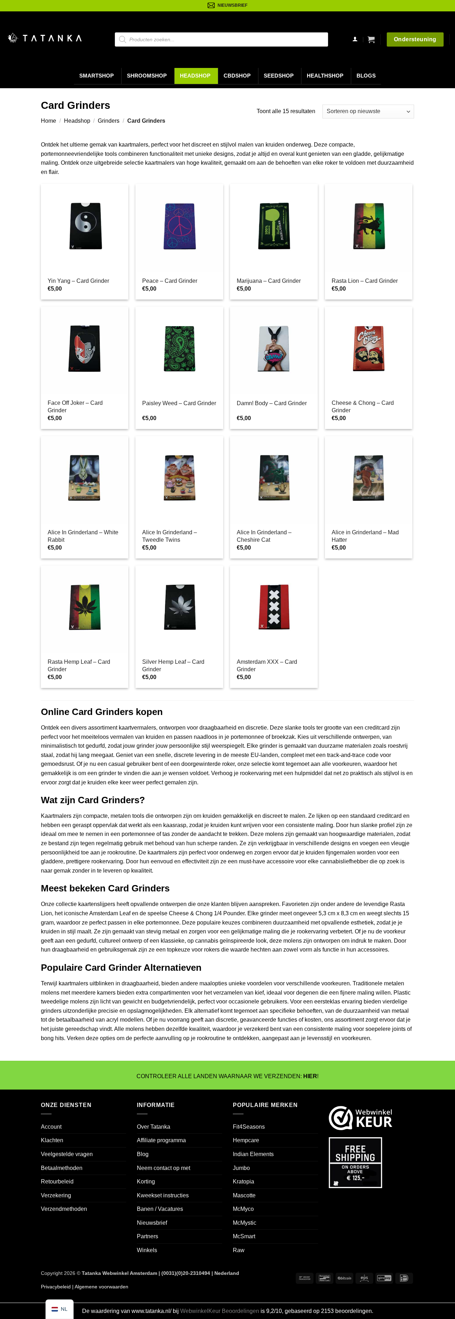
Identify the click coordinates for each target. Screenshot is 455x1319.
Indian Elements (253, 1154)
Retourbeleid (57, 1181)
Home (48, 121)
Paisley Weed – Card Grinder (179, 403)
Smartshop (96, 76)
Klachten (52, 1140)
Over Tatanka (153, 1127)
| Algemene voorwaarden (99, 1286)
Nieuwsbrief (152, 1223)
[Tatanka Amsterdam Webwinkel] (44, 38)
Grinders (108, 121)
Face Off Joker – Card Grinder (75, 406)
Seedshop (279, 76)
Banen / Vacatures (160, 1209)
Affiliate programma (161, 1140)
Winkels (147, 1250)
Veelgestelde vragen (67, 1154)
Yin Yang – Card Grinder (78, 281)
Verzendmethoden (64, 1209)
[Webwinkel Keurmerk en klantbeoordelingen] (360, 1117)
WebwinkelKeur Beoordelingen (219, 1311)
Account (51, 1127)
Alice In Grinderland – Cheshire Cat (264, 536)
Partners (147, 1237)
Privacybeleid (56, 1286)
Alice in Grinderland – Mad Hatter (365, 536)
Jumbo (241, 1168)
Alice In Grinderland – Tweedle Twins (169, 536)
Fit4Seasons (249, 1127)
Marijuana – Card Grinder (269, 281)
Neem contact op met (163, 1168)
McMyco (243, 1209)
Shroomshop (147, 76)
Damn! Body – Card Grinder (272, 403)
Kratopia (243, 1181)
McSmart (244, 1237)
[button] (371, 39)
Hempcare (246, 1140)
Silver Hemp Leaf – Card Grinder (173, 665)
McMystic (244, 1223)
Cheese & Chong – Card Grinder (363, 406)
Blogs (366, 76)
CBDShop (237, 76)
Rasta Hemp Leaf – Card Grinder (79, 665)
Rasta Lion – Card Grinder (365, 281)
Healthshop (325, 76)
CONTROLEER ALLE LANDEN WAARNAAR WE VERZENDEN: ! (227, 1076)
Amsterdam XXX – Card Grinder (267, 665)
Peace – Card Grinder (169, 281)
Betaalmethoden (61, 1168)
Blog (143, 1154)
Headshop (195, 76)
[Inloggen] (354, 40)
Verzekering (56, 1195)
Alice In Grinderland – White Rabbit (83, 536)
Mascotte (244, 1195)
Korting (146, 1181)
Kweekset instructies (163, 1195)
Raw (239, 1250)
